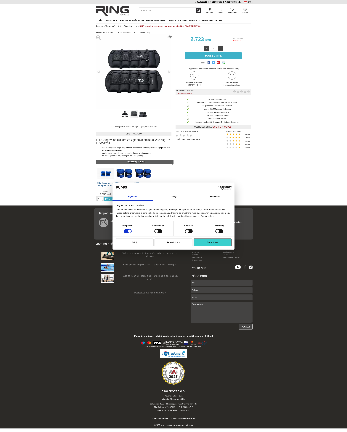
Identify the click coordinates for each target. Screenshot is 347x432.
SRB (250, 2)
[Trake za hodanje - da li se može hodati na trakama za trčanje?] (107, 256)
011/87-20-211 (171, 410)
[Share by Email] (223, 63)
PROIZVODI (111, 20)
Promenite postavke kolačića (183, 418)
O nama (195, 252)
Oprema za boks (176, 20)
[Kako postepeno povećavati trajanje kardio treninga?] (107, 267)
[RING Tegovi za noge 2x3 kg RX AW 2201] (124, 173)
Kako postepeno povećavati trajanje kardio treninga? (149, 264)
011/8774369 (216, 2)
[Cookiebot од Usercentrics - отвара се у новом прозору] (220, 188)
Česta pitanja (228, 252)
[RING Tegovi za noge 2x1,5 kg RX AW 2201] (143, 173)
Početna (99, 26)
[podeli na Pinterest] (218, 62)
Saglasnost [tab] (133, 196)
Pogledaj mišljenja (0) (185, 93)
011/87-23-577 (184, 410)
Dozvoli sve (212, 242)
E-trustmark (197, 260)
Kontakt (195, 254)
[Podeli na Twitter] (213, 62)
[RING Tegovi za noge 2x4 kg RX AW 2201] (105, 173)
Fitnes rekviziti (155, 20)
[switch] (158, 231)
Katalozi (226, 254)
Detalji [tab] (174, 196)
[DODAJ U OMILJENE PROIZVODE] (170, 37)
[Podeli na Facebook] (209, 62)
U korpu (109, 199)
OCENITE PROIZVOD (222, 127)
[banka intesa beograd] (173, 342)
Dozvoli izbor (173, 242)
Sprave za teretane (200, 20)
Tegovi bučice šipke (113, 26)
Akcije (218, 20)
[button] (99, 72)
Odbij (134, 242)
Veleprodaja (197, 257)
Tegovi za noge (130, 26)
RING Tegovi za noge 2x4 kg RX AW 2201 (106, 184)
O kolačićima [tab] (214, 196)
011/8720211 (201, 2)
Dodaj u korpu (214, 55)
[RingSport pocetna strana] (101, 20)
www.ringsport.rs (167, 425)
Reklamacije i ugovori (232, 257)
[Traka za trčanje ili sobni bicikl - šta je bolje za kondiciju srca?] (107, 278)
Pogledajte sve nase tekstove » (150, 292)
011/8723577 (232, 2)
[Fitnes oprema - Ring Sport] (115, 11)
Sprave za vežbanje (131, 20)
